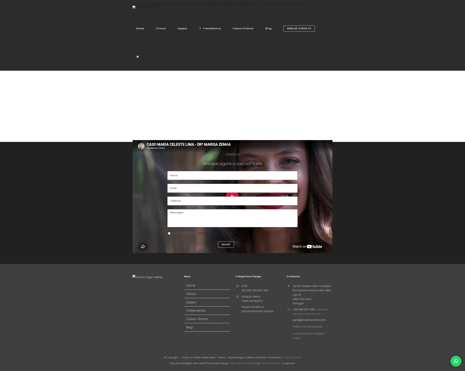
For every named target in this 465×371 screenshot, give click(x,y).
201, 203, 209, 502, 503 (254, 290)
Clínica (191, 294)
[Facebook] (134, 291)
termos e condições (214, 233)
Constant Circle (290, 357)
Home (190, 285)
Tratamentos (196, 310)
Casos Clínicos (197, 319)
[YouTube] (145, 291)
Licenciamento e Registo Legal (309, 336)
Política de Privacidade (307, 326)
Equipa (191, 302)
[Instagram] (139, 291)
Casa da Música (252, 301)
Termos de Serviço (271, 363)
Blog (189, 327)
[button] (455, 361)
